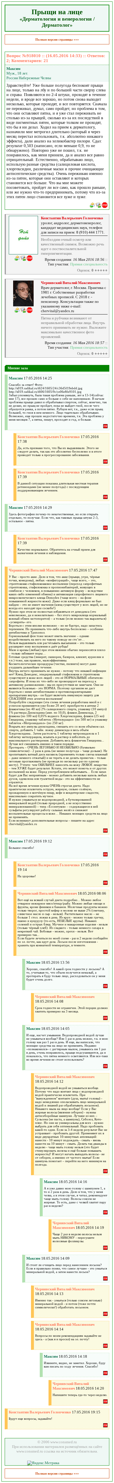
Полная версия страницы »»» (57, 39)
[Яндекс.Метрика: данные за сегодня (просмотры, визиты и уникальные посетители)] (43, 1463)
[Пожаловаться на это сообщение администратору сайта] (105, 205)
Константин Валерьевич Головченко (72, 218)
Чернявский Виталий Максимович (70, 283)
